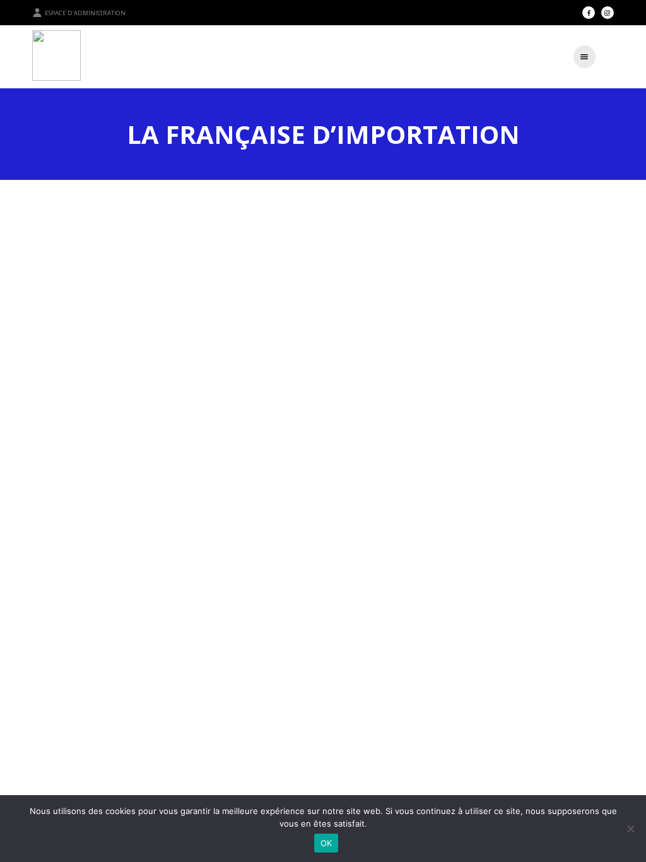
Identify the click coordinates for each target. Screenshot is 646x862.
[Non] (630, 828)
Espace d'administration (85, 13)
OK (326, 843)
